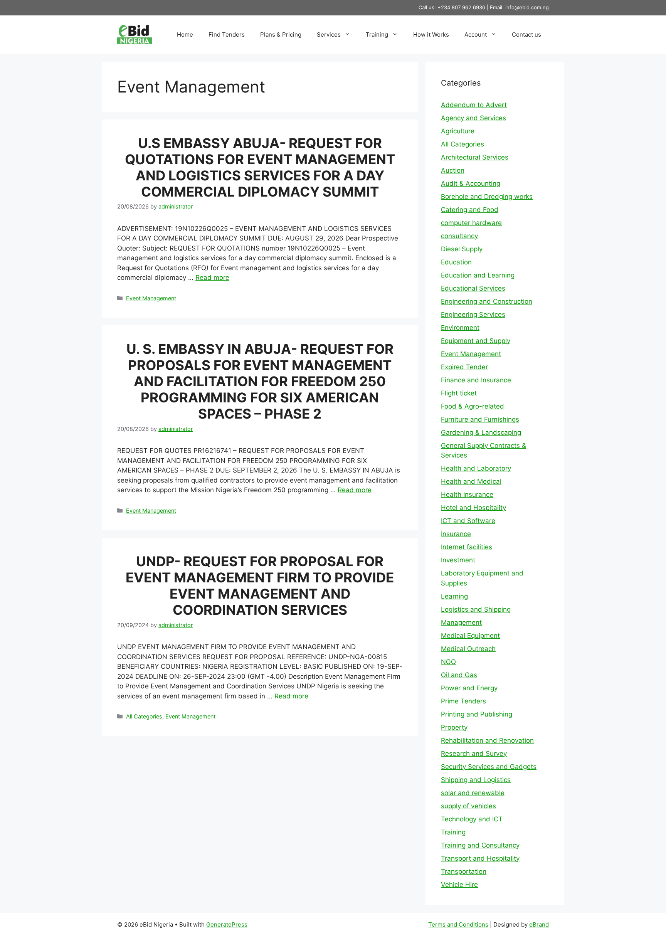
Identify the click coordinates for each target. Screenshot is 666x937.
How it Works (431, 34)
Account (475, 34)
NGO (448, 662)
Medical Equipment (470, 635)
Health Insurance (467, 494)
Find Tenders (227, 34)
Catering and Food (469, 210)
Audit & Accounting (470, 183)
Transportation (463, 871)
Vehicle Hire (459, 884)
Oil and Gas (459, 675)
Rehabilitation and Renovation (487, 740)
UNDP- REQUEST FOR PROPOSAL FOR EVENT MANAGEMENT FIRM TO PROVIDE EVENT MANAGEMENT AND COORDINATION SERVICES (260, 585)
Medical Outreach (468, 649)
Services (329, 34)
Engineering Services (473, 314)
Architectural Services (474, 157)
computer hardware (471, 223)
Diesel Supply (462, 249)
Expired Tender (464, 367)
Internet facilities (466, 547)
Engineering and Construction (486, 301)
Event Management (151, 298)
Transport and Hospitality (480, 858)
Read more (212, 277)
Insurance (456, 534)
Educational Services (473, 288)
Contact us (526, 34)
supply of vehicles (468, 806)
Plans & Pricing (280, 34)
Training (377, 34)
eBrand (539, 924)
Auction (452, 170)
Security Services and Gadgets (488, 766)
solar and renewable (473, 793)
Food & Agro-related (472, 406)
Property (454, 727)
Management (461, 622)
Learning (454, 596)
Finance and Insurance (476, 380)
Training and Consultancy (480, 845)
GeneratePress (226, 924)
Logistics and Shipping (476, 609)
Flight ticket (459, 393)
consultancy (459, 236)
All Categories (144, 716)
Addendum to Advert (474, 105)
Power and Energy (469, 688)
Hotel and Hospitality (473, 507)
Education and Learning (478, 275)
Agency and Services (473, 118)
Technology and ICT (472, 819)
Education (456, 262)
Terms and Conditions (458, 924)
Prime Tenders (463, 701)
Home (185, 34)
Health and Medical (471, 481)
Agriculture (457, 131)
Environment (460, 327)
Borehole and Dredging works (487, 196)
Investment (458, 560)
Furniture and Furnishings (480, 419)
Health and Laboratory (476, 468)
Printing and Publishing (476, 714)
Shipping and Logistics (476, 780)
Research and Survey (474, 753)
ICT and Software (468, 521)
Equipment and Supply (475, 341)
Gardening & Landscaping (481, 432)
